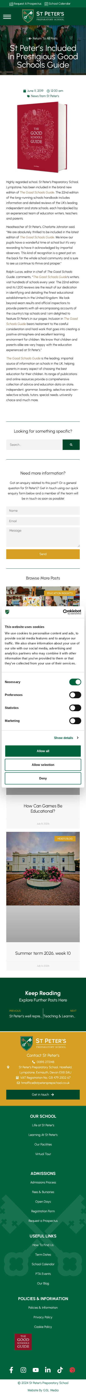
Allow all (43, 751)
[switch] (75, 695)
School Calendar (59, 3)
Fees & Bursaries (43, 1192)
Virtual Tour (43, 1154)
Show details (63, 738)
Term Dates (43, 1254)
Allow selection (43, 764)
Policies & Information (43, 1307)
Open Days (43, 1201)
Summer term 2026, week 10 (43, 953)
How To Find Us (43, 1245)
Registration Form (43, 1211)
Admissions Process (43, 1182)
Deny (43, 778)
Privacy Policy (43, 1317)
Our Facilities (43, 1144)
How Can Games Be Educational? (43, 808)
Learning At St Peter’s (43, 1135)
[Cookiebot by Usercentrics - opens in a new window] (63, 612)
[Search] (71, 444)
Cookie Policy (43, 1327)
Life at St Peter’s (43, 1125)
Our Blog (43, 1283)
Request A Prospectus (27, 3)
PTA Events (43, 1274)
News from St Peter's (45, 96)
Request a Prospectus (43, 1221)
